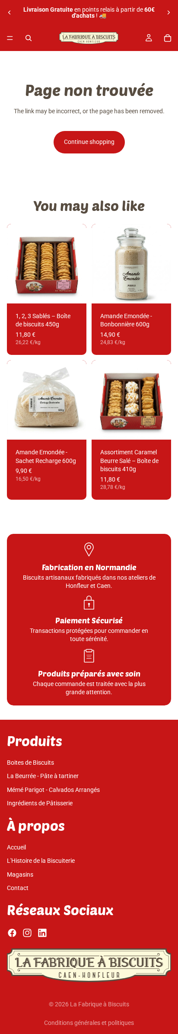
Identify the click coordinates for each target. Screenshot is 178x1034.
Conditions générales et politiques (89, 1022)
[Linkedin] (42, 933)
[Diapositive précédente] (9, 12)
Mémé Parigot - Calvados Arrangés (53, 789)
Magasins (20, 874)
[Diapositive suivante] (168, 12)
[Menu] (10, 38)
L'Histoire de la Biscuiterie (41, 860)
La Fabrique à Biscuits (99, 1004)
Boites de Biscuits (30, 762)
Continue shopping (89, 141)
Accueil (16, 847)
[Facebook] (12, 933)
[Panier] (167, 38)
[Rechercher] (28, 38)
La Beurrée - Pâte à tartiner (43, 776)
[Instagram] (27, 933)
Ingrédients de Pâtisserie (40, 803)
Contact (18, 888)
